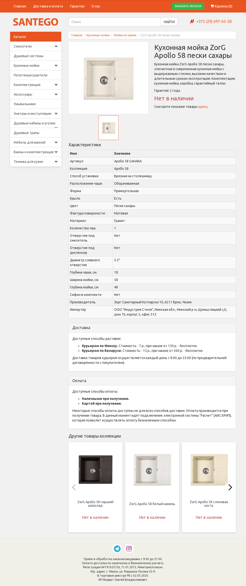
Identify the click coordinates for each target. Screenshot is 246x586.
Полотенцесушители (30, 75)
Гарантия (77, 6)
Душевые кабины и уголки (34, 123)
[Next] (229, 487)
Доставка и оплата (48, 6)
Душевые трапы (26, 133)
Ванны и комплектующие (34, 152)
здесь (203, 107)
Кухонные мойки (26, 65)
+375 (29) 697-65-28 (214, 21)
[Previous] (74, 487)
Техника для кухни (28, 162)
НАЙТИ (169, 22)
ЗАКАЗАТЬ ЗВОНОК (188, 6)
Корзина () (223, 6)
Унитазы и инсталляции (32, 114)
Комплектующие (27, 85)
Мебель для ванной (29, 142)
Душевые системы (28, 56)
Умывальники (25, 104)
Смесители (23, 46)
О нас (96, 6)
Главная (20, 6)
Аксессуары (23, 94)
